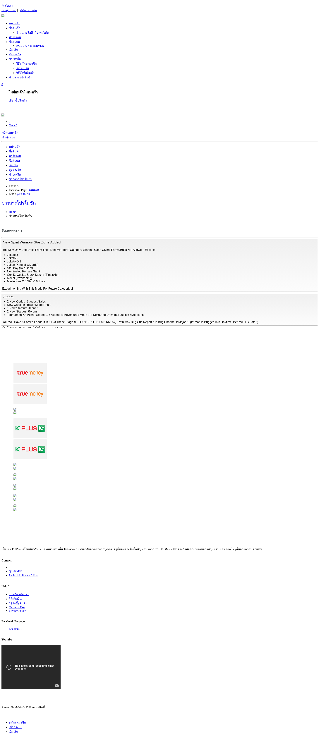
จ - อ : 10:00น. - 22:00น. (23, 575)
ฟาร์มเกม (15, 37)
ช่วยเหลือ (15, 59)
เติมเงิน (13, 49)
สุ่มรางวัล (15, 54)
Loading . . (15, 628)
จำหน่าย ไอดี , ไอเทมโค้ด (32, 32)
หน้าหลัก (14, 23)
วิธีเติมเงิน (22, 68)
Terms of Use (17, 607)
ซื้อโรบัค (14, 41)
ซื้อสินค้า (14, 28)
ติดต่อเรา (7, 5)
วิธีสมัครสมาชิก (26, 63)
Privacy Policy (17, 610)
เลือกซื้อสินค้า (18, 100)
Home (12, 211)
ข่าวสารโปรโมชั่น (20, 77)
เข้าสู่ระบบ (8, 10)
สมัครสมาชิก (28, 10)
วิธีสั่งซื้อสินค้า (25, 72)
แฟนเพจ (34, 190)
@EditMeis (23, 193)
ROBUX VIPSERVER (30, 45)
